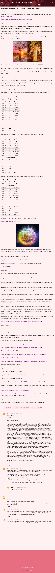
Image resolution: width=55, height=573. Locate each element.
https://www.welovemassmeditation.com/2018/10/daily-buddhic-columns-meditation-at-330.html (24, 381)
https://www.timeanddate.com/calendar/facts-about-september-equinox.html (19, 23)
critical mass (8, 407)
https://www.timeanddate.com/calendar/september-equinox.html (16, 19)
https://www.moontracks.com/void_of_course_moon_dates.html (16, 77)
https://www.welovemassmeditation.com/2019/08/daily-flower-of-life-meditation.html (21, 321)
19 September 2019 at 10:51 (15, 519)
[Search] (53, 3)
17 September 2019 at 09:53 (15, 413)
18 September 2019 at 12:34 (15, 497)
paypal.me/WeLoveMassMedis (8, 399)
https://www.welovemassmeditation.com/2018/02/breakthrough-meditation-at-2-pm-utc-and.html (24, 354)
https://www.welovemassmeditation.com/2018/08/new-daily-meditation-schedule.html (21, 368)
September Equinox (25, 407)
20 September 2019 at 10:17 (20, 487)
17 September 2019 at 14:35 (21, 477)
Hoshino (13, 477)
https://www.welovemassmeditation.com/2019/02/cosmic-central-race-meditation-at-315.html (23, 375)
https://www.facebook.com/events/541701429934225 (13, 260)
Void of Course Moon (36, 407)
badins (30, 570)
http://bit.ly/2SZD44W (6, 266)
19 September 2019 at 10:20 (15, 509)
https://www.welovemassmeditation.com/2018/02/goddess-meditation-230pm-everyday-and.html (24, 361)
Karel (8, 413)
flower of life (16, 407)
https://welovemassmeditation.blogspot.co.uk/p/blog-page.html (16, 390)
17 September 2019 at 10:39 (15, 468)
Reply (8, 465)
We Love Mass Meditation (22, 2)
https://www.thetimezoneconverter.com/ (10, 221)
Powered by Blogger (28, 567)
